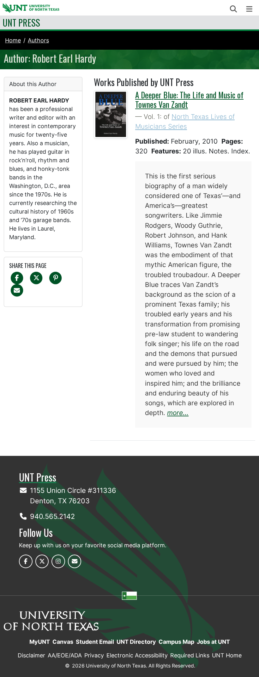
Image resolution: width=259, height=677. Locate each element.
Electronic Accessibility (137, 655)
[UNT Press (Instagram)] (58, 561)
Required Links (189, 655)
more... (178, 413)
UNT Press (21, 22)
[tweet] (36, 278)
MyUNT (39, 641)
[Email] (17, 290)
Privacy (94, 655)
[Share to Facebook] (17, 278)
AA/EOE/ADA (65, 655)
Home (13, 40)
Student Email (95, 641)
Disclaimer (31, 655)
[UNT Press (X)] (42, 561)
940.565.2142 (52, 516)
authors (38, 40)
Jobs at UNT (213, 641)
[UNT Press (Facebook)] (26, 561)
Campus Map (176, 641)
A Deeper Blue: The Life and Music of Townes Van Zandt (189, 99)
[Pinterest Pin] (55, 278)
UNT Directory (136, 641)
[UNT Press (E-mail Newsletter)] (74, 561)
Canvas (62, 641)
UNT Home (227, 655)
